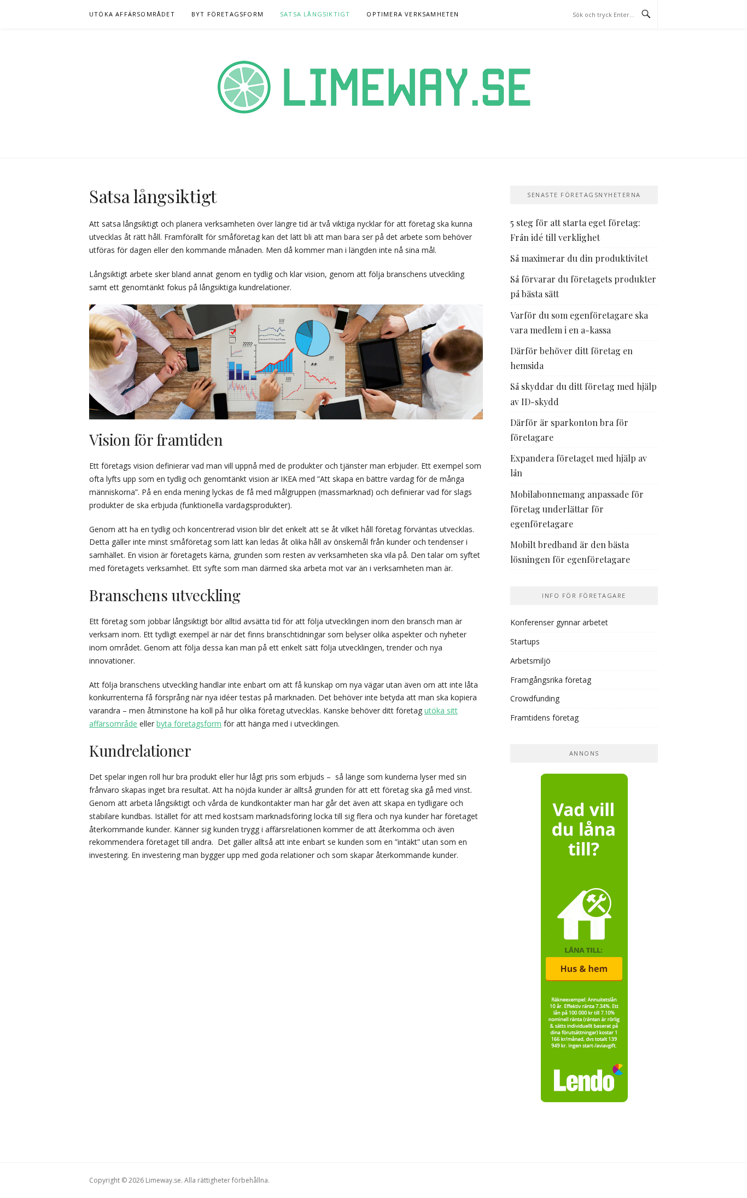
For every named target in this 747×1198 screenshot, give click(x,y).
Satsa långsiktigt (315, 14)
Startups (525, 641)
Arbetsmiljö (530, 660)
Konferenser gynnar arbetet (559, 622)
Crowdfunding (534, 698)
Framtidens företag (544, 717)
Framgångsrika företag (550, 680)
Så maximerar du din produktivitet (579, 258)
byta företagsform (188, 723)
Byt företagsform (227, 14)
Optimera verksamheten (412, 14)
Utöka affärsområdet (132, 14)
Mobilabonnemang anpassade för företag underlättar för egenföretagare (577, 508)
